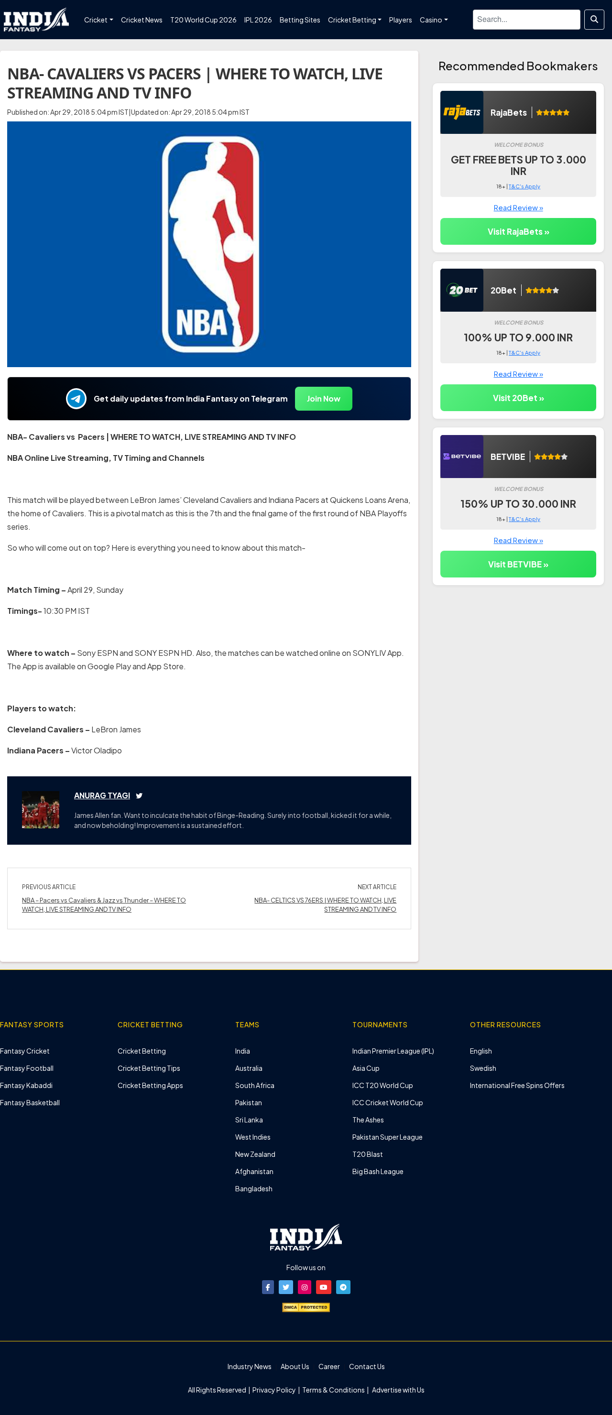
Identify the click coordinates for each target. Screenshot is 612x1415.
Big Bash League (378, 1171)
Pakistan (248, 1102)
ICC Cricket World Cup (387, 1102)
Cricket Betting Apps (150, 1085)
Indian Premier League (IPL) (393, 1050)
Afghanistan (254, 1171)
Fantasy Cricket (25, 1050)
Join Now (323, 398)
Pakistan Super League (387, 1136)
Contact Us (367, 1366)
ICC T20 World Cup (382, 1085)
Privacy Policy (274, 1389)
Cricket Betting (142, 1050)
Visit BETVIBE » (518, 564)
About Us (295, 1366)
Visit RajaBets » (518, 231)
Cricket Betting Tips (149, 1068)
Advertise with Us (398, 1389)
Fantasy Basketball (30, 1102)
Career (329, 1366)
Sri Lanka (249, 1119)
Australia (248, 1068)
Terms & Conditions (333, 1389)
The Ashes (368, 1119)
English (481, 1050)
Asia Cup (366, 1068)
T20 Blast (367, 1154)
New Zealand (255, 1154)
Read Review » (518, 207)
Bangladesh (254, 1188)
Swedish (483, 1068)
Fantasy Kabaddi (26, 1085)
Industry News (250, 1366)
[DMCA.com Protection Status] (306, 1306)
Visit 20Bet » (518, 397)
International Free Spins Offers (517, 1085)
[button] (268, 1287)
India (242, 1050)
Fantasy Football (27, 1068)
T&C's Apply (524, 186)
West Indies (253, 1136)
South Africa (254, 1085)
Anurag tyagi (102, 795)
